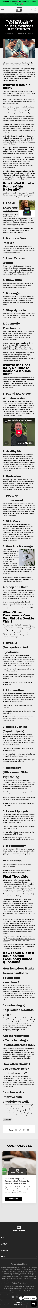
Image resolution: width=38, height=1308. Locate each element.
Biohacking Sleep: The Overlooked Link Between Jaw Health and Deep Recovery (17, 1181)
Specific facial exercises (10, 211)
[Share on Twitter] (19, 1130)
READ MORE (13, 1199)
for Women (30, 946)
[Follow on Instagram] (17, 1296)
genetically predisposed (28, 107)
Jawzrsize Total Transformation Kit (22, 939)
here (34, 1278)
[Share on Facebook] (15, 1130)
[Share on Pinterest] (23, 1130)
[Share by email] (27, 1130)
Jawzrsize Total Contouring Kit (16, 946)
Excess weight (16, 99)
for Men (5, 941)
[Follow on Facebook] (13, 1296)
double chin (21, 33)
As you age (11, 116)
